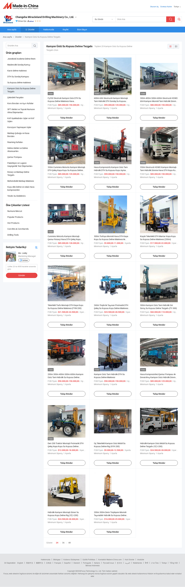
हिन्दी (146, 563)
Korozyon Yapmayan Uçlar (19, 127)
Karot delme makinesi (17, 70)
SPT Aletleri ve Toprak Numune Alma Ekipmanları (21, 111)
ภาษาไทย (155, 563)
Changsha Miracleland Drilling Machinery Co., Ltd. (44, 17)
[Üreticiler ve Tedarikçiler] (21, 5)
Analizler (140, 559)
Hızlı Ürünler (129, 559)
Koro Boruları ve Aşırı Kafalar (20, 103)
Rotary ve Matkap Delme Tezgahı (18, 173)
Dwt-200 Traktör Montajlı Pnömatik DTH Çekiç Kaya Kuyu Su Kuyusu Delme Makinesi (66, 446)
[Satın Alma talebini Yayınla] (179, 19)
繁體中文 (39, 563)
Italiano (97, 563)
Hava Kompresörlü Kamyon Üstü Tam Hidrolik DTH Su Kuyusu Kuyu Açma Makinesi (111, 170)
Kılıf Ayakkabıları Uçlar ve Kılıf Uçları (20, 120)
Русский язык (108, 563)
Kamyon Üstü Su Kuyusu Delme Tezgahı (21, 90)
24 (57, 543)
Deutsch (77, 563)
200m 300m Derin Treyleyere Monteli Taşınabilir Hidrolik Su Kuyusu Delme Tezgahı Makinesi (110, 515)
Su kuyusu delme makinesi (19, 82)
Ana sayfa (11, 29)
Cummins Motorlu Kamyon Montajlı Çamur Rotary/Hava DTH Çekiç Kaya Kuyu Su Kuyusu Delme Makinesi (64, 239)
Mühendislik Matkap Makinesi (20, 181)
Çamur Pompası (14, 157)
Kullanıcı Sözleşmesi (71, 559)
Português (87, 563)
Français (57, 563)
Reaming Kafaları (15, 142)
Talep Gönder (66, 118)
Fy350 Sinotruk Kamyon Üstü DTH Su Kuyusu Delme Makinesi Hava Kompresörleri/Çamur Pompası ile (64, 101)
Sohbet (25, 260)
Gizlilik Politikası (89, 559)
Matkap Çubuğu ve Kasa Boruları (18, 135)
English (20, 563)
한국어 (119, 563)
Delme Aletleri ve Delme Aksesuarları (17, 149)
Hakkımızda (48, 29)
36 (63, 542)
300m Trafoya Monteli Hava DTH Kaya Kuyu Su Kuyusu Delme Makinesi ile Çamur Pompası (111, 239)
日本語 (48, 563)
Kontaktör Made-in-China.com (110, 559)
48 (69, 542)
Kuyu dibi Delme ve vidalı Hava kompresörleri (20, 188)
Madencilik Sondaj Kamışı (18, 64)
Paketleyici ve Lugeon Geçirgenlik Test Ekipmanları (20, 164)
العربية (127, 563)
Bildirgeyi (56, 559)
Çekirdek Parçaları (15, 97)
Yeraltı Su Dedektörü (16, 195)
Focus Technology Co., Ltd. (91, 571)
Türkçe (164, 563)
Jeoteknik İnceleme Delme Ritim (21, 58)
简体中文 (29, 563)
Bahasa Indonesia (93, 565)
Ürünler (31, 29)
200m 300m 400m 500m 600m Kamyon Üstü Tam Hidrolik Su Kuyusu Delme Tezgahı (65, 377)
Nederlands (137, 563)
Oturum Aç (154, 6)
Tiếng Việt (174, 563)
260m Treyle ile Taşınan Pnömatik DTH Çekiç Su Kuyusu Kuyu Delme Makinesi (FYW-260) (111, 308)
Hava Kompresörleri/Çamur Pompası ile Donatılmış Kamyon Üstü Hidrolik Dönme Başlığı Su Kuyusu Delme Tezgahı (158, 377)
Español (67, 563)
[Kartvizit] (36, 247)
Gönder (21, 275)
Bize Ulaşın (82, 29)
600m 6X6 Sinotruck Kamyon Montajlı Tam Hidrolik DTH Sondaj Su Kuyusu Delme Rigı (111, 101)
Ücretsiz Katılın (166, 6)
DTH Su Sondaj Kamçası (18, 76)
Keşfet (66, 29)
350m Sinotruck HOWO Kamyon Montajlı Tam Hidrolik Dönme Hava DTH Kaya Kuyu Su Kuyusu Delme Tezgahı (159, 170)
